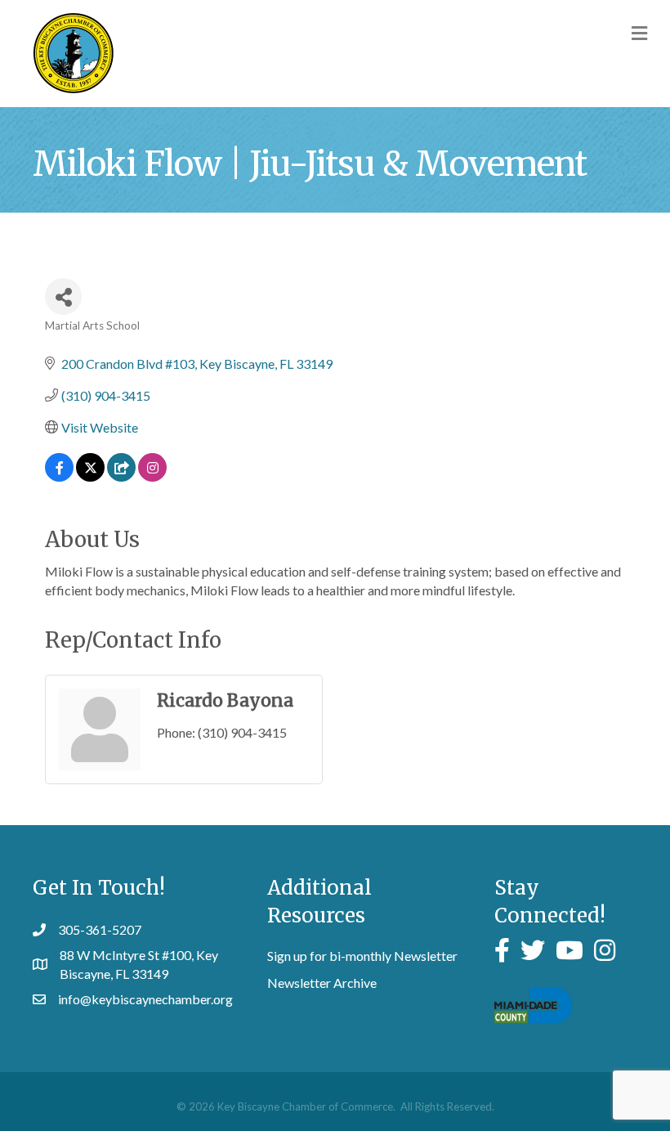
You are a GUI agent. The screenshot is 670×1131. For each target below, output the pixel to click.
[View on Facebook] (59, 476)
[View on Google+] (121, 476)
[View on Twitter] (90, 476)
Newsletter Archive (322, 982)
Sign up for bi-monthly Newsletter (362, 955)
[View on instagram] (152, 476)
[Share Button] (63, 296)
